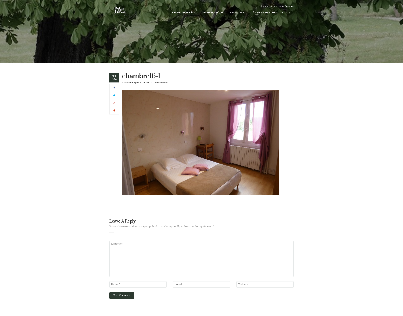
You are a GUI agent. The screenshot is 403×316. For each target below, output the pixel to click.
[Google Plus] (114, 103)
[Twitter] (114, 95)
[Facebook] (114, 88)
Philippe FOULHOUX (141, 83)
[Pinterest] (114, 111)
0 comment (161, 83)
